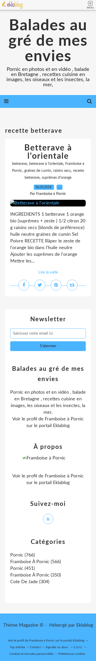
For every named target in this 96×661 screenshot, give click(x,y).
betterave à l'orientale (46, 164)
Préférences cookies (71, 653)
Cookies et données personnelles (31, 653)
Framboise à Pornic (64, 419)
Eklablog (84, 625)
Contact (35, 647)
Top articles (17, 647)
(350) (35, 575)
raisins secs (62, 171)
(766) (22, 555)
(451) (22, 568)
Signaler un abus (57, 647)
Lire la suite (48, 272)
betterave (19, 164)
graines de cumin (37, 171)
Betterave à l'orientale (48, 152)
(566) (35, 562)
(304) (29, 582)
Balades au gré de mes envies (48, 41)
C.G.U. (77, 647)
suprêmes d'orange (56, 178)
